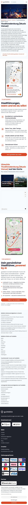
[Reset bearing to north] (25, 196)
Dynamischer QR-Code (7, 451)
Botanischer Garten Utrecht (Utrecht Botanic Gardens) (13, 326)
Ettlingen (3, 347)
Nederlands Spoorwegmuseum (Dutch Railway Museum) (14, 331)
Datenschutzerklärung (6, 494)
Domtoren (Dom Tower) (6, 332)
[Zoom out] (25, 194)
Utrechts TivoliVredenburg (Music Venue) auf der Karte (13, 54)
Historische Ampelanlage (6, 387)
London (2, 343)
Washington (4, 354)
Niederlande (3, 20)
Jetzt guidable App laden (14, 154)
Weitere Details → (6, 185)
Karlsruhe (3, 351)
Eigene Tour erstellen (14, 300)
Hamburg (3, 345)
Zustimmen (14, 502)
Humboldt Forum (5, 401)
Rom (2, 349)
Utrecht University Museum (7, 318)
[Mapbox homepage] (4, 209)
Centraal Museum (5, 315)
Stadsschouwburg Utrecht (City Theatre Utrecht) (12, 317)
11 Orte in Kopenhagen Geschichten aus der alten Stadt (13, 367)
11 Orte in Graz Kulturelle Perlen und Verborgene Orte (13, 376)
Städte (2, 432)
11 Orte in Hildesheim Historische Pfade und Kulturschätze (14, 378)
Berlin (2, 338)
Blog (2, 441)
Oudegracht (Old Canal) (6, 320)
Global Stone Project (5, 392)
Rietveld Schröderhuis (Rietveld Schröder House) (12, 324)
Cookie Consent (5, 443)
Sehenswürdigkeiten (6, 436)
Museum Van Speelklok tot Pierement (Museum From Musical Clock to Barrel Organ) (13, 328)
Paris (2, 340)
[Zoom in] (25, 192)
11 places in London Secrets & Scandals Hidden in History (13, 365)
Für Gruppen (4, 438)
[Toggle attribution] (25, 209)
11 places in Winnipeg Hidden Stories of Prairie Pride (12, 372)
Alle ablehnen (14, 497)
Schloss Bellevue (4, 403)
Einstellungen (14, 500)
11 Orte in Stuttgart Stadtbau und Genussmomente (12, 360)
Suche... (15, 2)
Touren (3, 434)
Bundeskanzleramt (5, 396)
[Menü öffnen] (26, 2)
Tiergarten (3, 391)
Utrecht (9, 20)
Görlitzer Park (4, 400)
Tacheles (3, 394)
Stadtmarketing (5, 449)
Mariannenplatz (4, 389)
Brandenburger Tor (5, 398)
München (3, 342)
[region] (14, 200)
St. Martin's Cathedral (6, 322)
